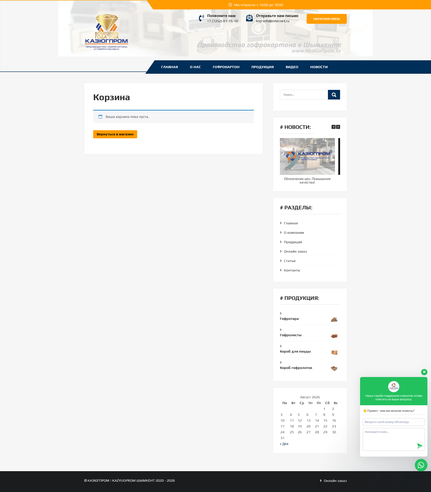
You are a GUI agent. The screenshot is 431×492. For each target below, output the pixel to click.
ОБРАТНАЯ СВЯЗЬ (326, 19)
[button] (338, 127)
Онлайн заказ (295, 251)
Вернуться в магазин (115, 134)
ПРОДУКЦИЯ (262, 67)
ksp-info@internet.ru (272, 21)
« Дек (284, 444)
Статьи (289, 261)
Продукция (293, 242)
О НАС (195, 67)
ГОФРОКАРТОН (226, 67)
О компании (294, 232)
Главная (291, 223)
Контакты (292, 270)
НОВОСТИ (319, 67)
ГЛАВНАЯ (169, 67)
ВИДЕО (292, 67)
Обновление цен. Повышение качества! (307, 180)
